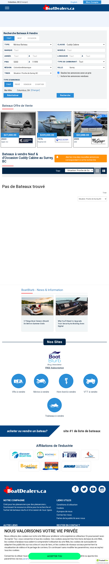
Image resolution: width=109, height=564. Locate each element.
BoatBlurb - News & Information (42, 290)
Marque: (8, 50)
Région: (8, 67)
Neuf (19, 38)
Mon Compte (92, 2)
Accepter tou (54, 556)
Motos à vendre (41, 391)
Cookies (60, 508)
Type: (7, 44)
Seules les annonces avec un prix (75, 73)
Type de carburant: (67, 62)
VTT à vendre (90, 391)
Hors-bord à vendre (66, 391)
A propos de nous (64, 511)
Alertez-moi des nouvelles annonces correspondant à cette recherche (82, 158)
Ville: (60, 67)
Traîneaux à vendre (54, 416)
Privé (17, 84)
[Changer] (18, 2)
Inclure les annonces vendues (73, 76)
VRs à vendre (18, 391)
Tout (9, 38)
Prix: (6, 62)
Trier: (7, 73)
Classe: (61, 44)
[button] (102, 561)
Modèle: (61, 50)
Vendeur (27, 84)
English (74, 2)
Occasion (32, 38)
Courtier (39, 84)
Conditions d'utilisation (67, 505)
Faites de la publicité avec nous (71, 518)
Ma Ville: (8, 90)
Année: (7, 56)
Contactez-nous (64, 515)
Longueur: (62, 56)
